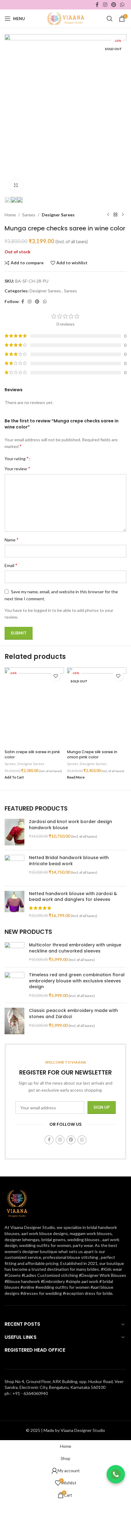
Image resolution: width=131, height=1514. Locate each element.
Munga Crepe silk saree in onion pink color (92, 754)
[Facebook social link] (97, 4)
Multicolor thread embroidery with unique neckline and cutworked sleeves (75, 948)
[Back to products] (115, 215)
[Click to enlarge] (16, 186)
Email (11, 565)
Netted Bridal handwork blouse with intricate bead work (69, 861)
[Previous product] (108, 215)
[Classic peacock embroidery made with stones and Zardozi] (14, 1021)
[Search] (110, 19)
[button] (14, 777)
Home (10, 214)
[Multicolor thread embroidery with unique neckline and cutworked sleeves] (14, 952)
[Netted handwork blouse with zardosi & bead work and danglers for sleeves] (14, 904)
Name (12, 539)
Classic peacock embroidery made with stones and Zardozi (73, 1014)
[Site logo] (65, 18)
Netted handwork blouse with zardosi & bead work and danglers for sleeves (73, 897)
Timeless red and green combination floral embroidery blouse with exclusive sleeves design (77, 981)
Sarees (28, 214)
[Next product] (122, 215)
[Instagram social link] (105, 4)
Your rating (17, 458)
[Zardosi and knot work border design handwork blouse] (14, 832)
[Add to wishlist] (55, 675)
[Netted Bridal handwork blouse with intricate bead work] (14, 868)
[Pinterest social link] (113, 4)
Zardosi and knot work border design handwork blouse (70, 825)
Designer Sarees (58, 214)
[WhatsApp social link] (122, 4)
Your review (17, 468)
